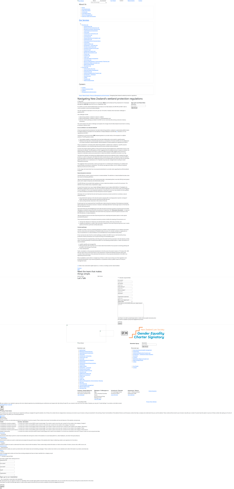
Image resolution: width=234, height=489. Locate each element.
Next (79, 269)
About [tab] (94, 0)
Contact (140, 0)
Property (81, 378)
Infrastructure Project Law (90, 46)
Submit (120, 323)
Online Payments (152, 391)
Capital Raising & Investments (91, 30)
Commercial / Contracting (85, 356)
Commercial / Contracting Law (91, 33)
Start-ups (81, 382)
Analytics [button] (2, 441)
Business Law (85, 25)
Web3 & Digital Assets (89, 64)
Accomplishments (86, 9)
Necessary (3, 417)
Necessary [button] (2, 416)
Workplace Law (87, 66)
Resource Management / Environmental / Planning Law (96, 61)
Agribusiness (82, 350)
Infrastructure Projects (84, 369)
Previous (80, 268)
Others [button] (1, 450)
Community (84, 12)
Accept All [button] (9, 404)
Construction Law (88, 35)
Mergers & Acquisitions (84, 375)
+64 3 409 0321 (131, 395)
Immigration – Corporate (85, 367)
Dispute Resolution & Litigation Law (92, 38)
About (83, 7)
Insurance (135, 356)
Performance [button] (3, 437)
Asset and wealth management (91, 70)
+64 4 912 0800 (97, 399)
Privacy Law (86, 54)
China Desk (86, 32)
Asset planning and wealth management (142, 350)
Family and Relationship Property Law (92, 73)
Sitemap (154, 401)
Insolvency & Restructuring (85, 370)
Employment (82, 361)
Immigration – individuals (90, 74)
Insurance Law (87, 49)
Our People (113, 0)
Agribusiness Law (88, 26)
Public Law (86, 57)
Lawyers (84, 90)
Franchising (86, 42)
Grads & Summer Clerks (87, 89)
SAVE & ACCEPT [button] (3, 454)
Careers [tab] (122, 0)
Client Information (86, 10)
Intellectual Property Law (89, 51)
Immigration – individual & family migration (143, 354)
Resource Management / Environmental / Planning (91, 380)
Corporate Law (87, 36)
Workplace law (82, 388)
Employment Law (88, 39)
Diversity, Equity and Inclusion (89, 16)
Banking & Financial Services (86, 351)
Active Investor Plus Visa (89, 68)
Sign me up (134, 107)
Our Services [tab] (103, 0)
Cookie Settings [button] (3, 404)
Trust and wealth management (91, 58)
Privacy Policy (149, 401)
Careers (84, 87)
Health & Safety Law (88, 44)
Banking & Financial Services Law (91, 27)
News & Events (131, 0)
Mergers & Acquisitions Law (90, 52)
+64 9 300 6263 (81, 395)
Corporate (81, 359)
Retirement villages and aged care (92, 63)
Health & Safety (83, 366)
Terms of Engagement (87, 15)
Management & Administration (89, 92)
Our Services (84, 20)
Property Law (87, 55)
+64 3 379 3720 (114, 395)
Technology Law (87, 60)
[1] (116, 131)
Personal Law (85, 67)
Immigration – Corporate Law (91, 45)
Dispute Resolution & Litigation (86, 360)
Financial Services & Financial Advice (92, 41)
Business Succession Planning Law (92, 29)
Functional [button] (2, 432)
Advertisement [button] (3, 446)
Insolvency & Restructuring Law (91, 48)
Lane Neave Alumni (86, 13)
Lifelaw (85, 77)
